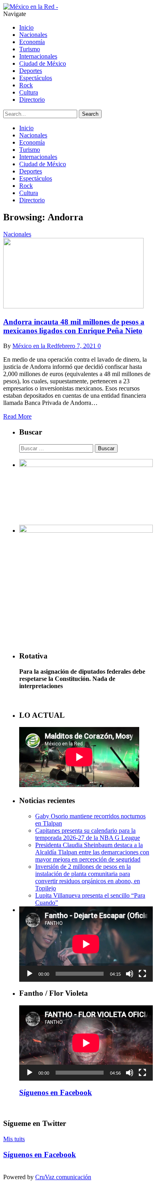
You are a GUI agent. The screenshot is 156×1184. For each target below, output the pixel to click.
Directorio (32, 99)
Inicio (26, 27)
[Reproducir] (30, 974)
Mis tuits (14, 1139)
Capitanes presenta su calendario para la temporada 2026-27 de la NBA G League (87, 834)
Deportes (30, 70)
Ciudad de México (42, 63)
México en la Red (34, 345)
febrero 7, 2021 (76, 345)
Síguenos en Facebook (55, 1092)
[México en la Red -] (30, 6)
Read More (17, 416)
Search (90, 114)
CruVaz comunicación (63, 1177)
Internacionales (38, 56)
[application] (86, 944)
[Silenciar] (130, 974)
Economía (32, 41)
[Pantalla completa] (142, 974)
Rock (26, 85)
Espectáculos (35, 78)
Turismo (29, 49)
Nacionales (33, 34)
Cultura (28, 92)
